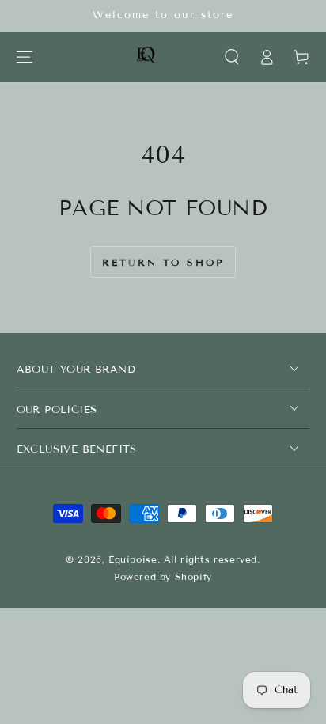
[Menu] (24, 57)
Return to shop (163, 262)
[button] (231, 57)
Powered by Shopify (163, 576)
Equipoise (132, 559)
